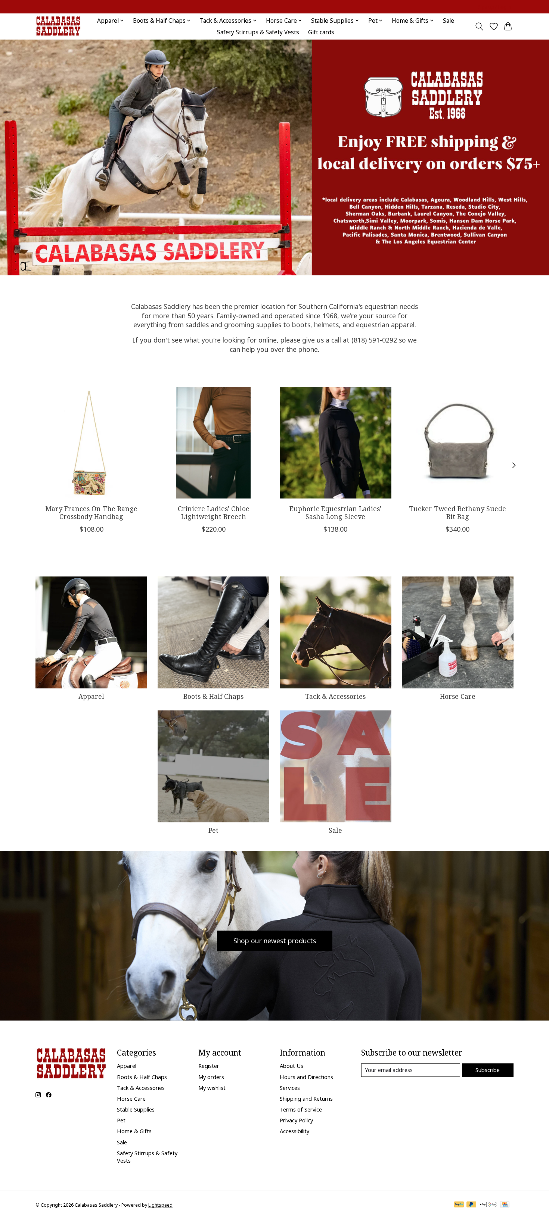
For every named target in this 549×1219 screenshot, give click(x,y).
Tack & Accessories (335, 696)
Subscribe (487, 1069)
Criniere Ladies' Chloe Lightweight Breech (213, 512)
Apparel (91, 696)
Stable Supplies (136, 1109)
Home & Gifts (134, 1131)
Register (208, 1065)
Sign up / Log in (494, 7)
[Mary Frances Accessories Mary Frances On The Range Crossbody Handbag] (91, 442)
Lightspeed (160, 1205)
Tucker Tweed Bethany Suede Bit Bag (457, 512)
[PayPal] (459, 1205)
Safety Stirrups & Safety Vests (258, 32)
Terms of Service (301, 1109)
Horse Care (457, 696)
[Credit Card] (504, 1205)
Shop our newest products (274, 940)
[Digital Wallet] (488, 1205)
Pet (213, 830)
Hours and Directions (306, 1077)
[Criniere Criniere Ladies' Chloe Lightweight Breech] (213, 442)
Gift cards (321, 32)
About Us (291, 1065)
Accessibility (294, 1131)
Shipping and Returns (306, 1098)
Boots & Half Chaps (213, 696)
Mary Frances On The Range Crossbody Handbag (91, 512)
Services (290, 1087)
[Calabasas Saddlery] (58, 26)
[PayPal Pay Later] (471, 1205)
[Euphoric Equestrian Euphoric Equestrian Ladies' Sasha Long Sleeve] (335, 442)
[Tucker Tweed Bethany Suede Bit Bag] (458, 442)
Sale (448, 21)
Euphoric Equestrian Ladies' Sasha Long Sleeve (335, 512)
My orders (211, 1077)
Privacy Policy (296, 1120)
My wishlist (212, 1087)
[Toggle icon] (479, 26)
